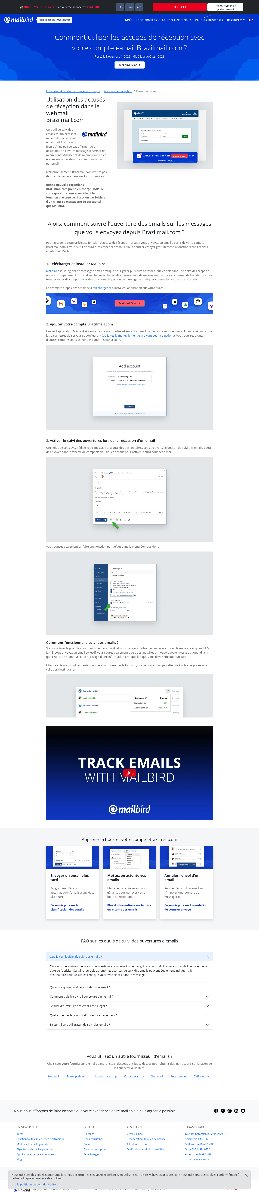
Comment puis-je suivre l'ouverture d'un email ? (81, 996)
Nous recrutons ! (93, 1139)
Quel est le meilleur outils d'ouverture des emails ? (83, 1015)
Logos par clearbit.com (155, 1189)
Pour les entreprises (209, 20)
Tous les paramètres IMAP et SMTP (205, 1133)
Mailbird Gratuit (129, 65)
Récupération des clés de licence (146, 1139)
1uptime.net (179, 1076)
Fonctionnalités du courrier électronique (163, 20)
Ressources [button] (234, 20)
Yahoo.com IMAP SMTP (198, 1154)
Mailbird (51, 271)
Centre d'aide (135, 1133)
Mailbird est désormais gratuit (54, 19)
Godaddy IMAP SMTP (197, 1159)
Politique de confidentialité (123, 1189)
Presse (87, 1144)
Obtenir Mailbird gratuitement (225, 7)
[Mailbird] (18, 19)
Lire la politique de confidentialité (33, 1184)
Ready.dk (54, 1076)
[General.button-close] (246, 1175)
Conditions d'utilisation (101, 1189)
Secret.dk (157, 1076)
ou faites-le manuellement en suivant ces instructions (138, 335)
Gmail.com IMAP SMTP (198, 1139)
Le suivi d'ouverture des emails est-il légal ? (78, 1006)
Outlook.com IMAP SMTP (199, 1144)
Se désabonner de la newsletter (145, 1149)
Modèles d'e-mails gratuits (32, 1144)
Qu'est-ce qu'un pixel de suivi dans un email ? (80, 987)
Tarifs (128, 20)
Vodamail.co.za (134, 1076)
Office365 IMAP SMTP (197, 1149)
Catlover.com (202, 1076)
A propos (89, 1133)
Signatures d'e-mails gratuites (34, 1149)
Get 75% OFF (179, 7)
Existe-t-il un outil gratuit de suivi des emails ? (80, 1025)
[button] (251, 19)
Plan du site (140, 1189)
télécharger (100, 288)
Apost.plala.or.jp (77, 1076)
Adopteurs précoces (138, 1144)
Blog (19, 1159)
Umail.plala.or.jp (106, 1076)
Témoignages (91, 1154)
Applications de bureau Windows (36, 1154)
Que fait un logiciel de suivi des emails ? (76, 957)
